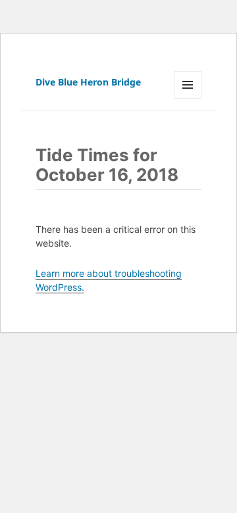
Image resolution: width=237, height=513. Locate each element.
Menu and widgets (187, 98)
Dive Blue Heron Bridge (88, 82)
